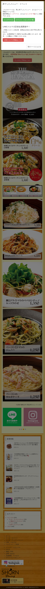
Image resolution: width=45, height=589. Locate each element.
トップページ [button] (8, 20)
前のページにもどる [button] (34, 47)
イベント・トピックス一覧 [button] (25, 20)
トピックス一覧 (30, 14)
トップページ (14, 14)
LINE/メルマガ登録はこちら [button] (13, 40)
